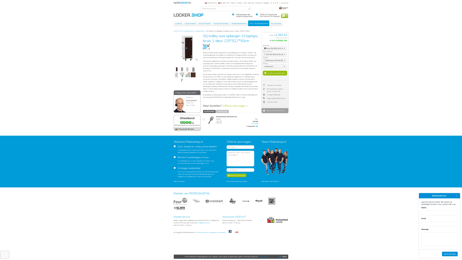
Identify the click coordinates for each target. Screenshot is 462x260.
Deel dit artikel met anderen (275, 110)
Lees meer (263, 257)
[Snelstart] (214, 201)
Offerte (233, 3)
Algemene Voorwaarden (217, 232)
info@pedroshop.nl (204, 223)
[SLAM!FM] (179, 208)
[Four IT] (181, 201)
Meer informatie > (179, 181)
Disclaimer (199, 232)
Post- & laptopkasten (258, 23)
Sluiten (284, 256)
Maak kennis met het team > (270, 181)
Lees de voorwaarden (204, 176)
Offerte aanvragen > (235, 105)
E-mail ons (189, 97)
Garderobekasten (239, 23)
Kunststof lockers (221, 23)
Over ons (251, 3)
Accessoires (276, 23)
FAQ (245, 3)
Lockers (178, 23)
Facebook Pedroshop (230, 231)
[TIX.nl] (271, 201)
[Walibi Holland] (258, 201)
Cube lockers (190, 23)
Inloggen (266, 3)
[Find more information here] (439, 225)
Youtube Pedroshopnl (236, 232)
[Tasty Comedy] (232, 201)
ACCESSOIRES (209, 111)
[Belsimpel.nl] (245, 201)
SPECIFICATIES (222, 111)
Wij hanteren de (243, 14)
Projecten (258, 3)
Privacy (206, 232)
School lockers (205, 23)
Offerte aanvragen (237, 175)
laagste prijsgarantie (244, 16)
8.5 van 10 (284, 3)
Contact (239, 3)
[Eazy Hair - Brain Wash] (197, 201)
